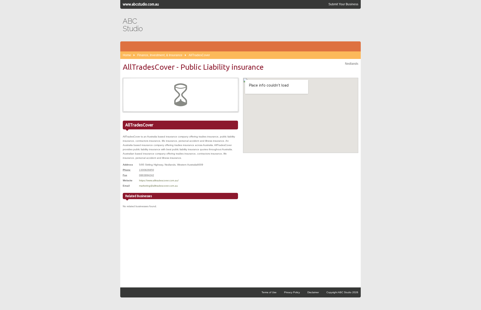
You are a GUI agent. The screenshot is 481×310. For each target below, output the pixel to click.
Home (127, 55)
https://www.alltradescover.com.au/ (159, 180)
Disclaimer (313, 292)
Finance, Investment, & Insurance (159, 55)
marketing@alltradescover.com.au (158, 185)
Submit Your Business (343, 4)
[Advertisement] (267, 25)
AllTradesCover (199, 55)
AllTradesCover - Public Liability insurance (193, 67)
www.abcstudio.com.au (141, 4)
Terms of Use (269, 292)
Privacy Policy (292, 292)
